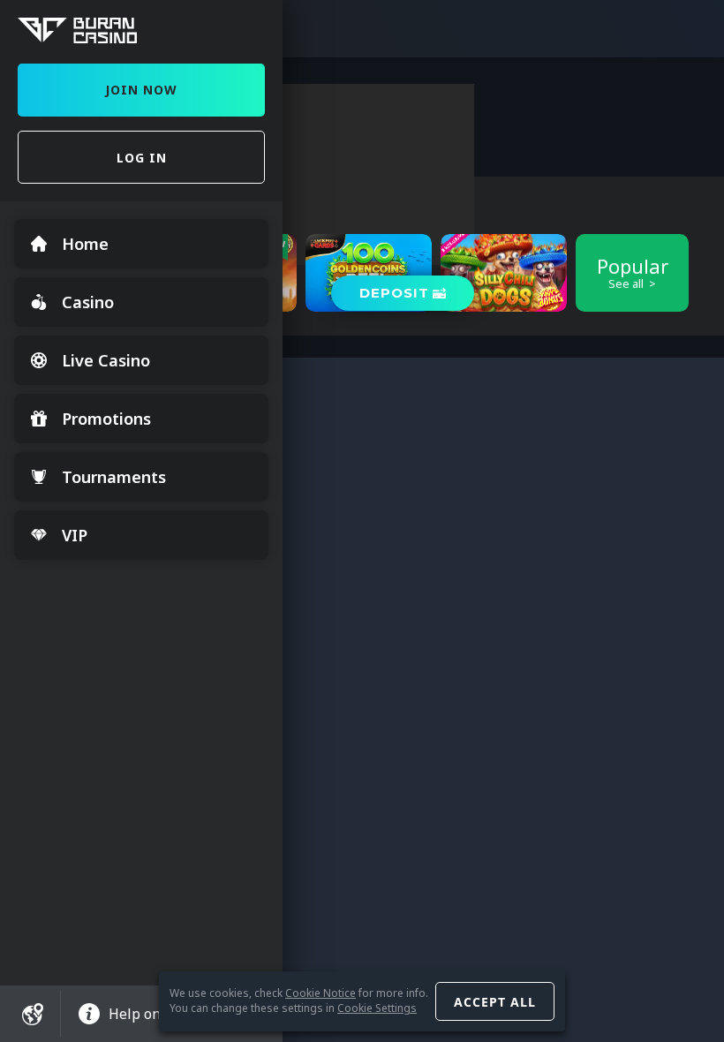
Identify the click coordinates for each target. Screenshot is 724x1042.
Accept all (495, 1001)
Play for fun (504, 298)
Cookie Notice (320, 992)
